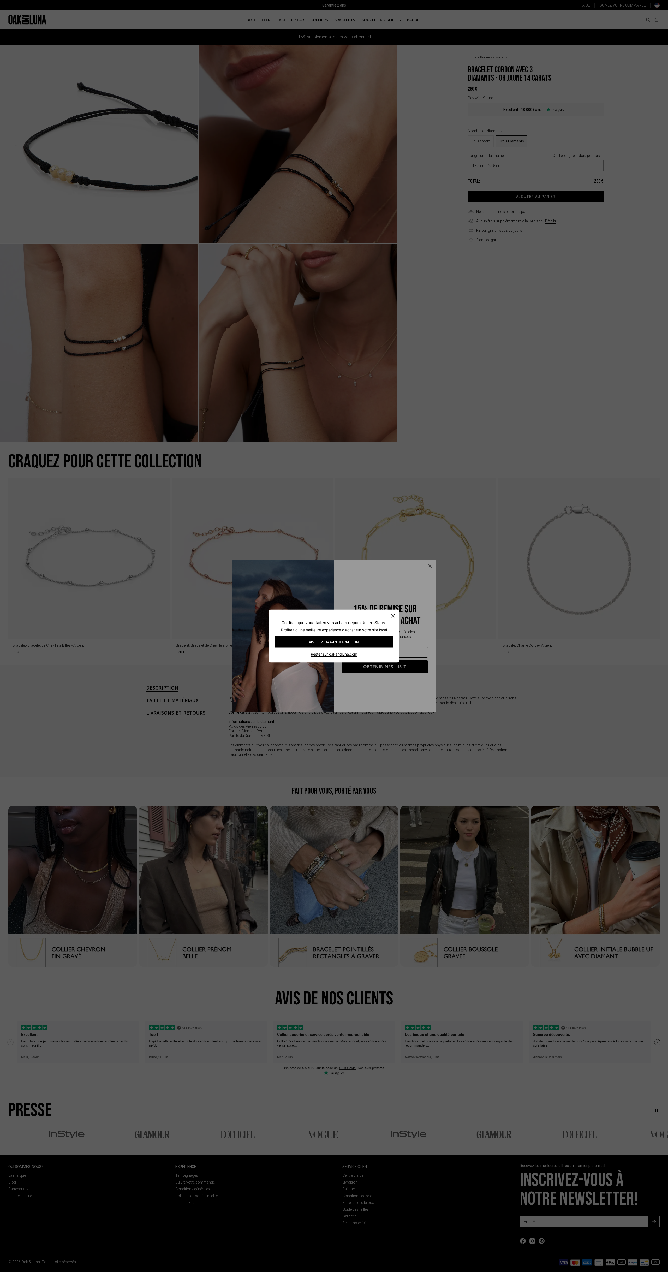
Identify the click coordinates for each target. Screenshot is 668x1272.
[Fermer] (393, 616)
